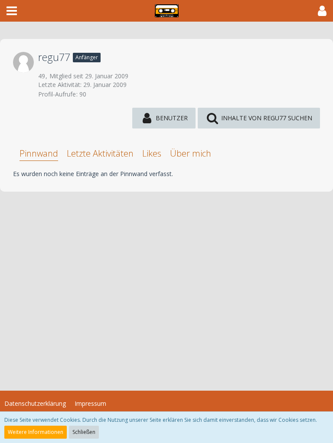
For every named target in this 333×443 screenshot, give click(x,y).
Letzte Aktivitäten (100, 153)
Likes (151, 153)
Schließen (83, 432)
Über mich (190, 153)
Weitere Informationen (35, 432)
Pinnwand (39, 153)
